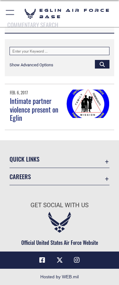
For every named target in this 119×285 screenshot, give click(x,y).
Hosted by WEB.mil (59, 276)
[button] (10, 13)
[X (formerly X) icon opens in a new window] (59, 260)
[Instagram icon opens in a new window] (77, 260)
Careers (20, 176)
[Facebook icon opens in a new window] (42, 260)
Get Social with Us (59, 205)
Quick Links (24, 159)
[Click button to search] (102, 64)
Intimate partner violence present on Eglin (34, 109)
